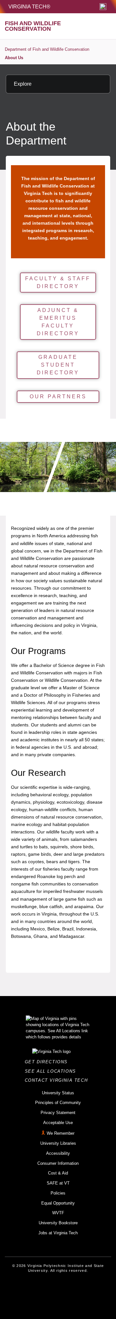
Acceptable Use (58, 1122)
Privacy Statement (58, 1112)
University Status (58, 1092)
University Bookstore (58, 1222)
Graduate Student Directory (58, 364)
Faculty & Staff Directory (58, 282)
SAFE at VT (58, 1183)
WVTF (58, 1212)
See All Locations (52, 1071)
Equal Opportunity (58, 1203)
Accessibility (58, 1153)
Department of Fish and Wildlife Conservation (47, 49)
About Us (14, 57)
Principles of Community (58, 1102)
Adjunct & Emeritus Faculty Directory (58, 321)
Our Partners (58, 396)
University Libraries (58, 1143)
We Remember (60, 1133)
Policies (58, 1193)
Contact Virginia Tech (58, 1080)
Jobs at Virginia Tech (58, 1232)
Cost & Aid (58, 1173)
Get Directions (48, 1061)
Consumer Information (58, 1163)
